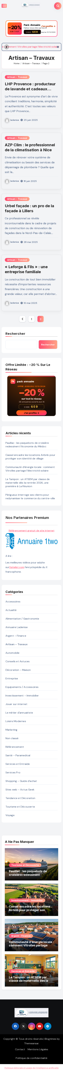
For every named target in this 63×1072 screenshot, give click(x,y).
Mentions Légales (38, 1049)
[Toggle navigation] (4, 6)
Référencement (14, 747)
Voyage (10, 815)
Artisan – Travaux (16, 644)
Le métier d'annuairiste (19, 712)
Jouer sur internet (16, 704)
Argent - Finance (21, 935)
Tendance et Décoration (20, 798)
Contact (20, 1049)
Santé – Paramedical (17, 755)
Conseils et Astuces (17, 661)
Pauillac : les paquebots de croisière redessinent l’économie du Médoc (27, 444)
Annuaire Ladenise (16, 627)
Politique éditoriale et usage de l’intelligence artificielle (32, 1068)
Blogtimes (50, 1039)
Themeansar (31, 1043)
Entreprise (11, 678)
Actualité (11, 610)
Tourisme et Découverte (20, 806)
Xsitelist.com (16, 567)
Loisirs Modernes (15, 721)
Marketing (11, 729)
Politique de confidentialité (31, 1058)
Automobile (12, 653)
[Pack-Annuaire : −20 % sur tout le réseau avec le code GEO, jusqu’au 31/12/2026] (31, 28)
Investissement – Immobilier (22, 695)
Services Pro (12, 772)
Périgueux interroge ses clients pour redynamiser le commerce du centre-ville (30, 496)
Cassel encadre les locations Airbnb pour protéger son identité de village (30, 456)
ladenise (14, 120)
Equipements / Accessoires (22, 687)
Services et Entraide (17, 764)
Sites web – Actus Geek (19, 789)
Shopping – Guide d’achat (21, 781)
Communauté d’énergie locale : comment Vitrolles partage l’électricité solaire (30, 468)
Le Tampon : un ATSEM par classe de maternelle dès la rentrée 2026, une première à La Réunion (27, 482)
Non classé (12, 738)
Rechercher (15, 334)
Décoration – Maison (18, 670)
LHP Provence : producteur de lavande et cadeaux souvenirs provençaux (30, 89)
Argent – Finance (15, 635)
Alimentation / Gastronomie (22, 618)
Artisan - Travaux (17, 77)
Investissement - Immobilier (27, 900)
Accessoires (12, 601)
